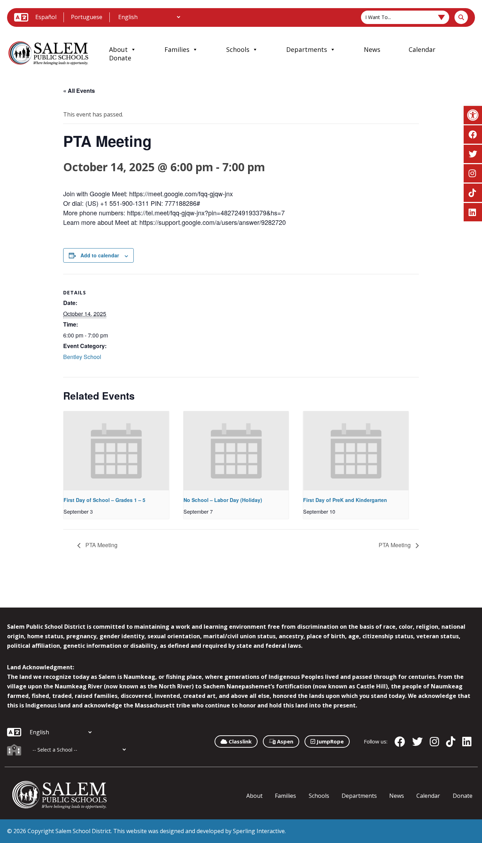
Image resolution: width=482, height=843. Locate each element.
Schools (237, 49)
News (372, 49)
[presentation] (116, 450)
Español (45, 17)
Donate (120, 58)
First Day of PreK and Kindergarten (345, 499)
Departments (306, 49)
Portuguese (86, 17)
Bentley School (82, 357)
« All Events (79, 90)
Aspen (284, 741)
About (118, 49)
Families (176, 49)
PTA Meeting (101, 545)
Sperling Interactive (259, 831)
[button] (473, 115)
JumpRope (329, 741)
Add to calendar (99, 255)
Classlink (239, 741)
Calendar (422, 49)
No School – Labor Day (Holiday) (222, 499)
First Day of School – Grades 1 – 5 (104, 499)
